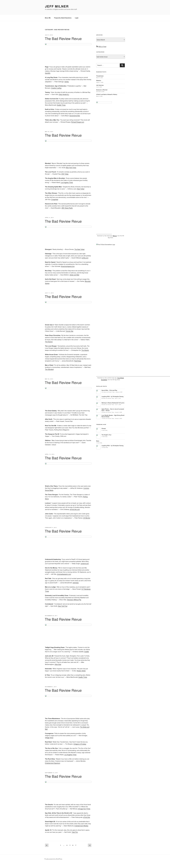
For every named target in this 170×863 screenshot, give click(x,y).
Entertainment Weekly (81, 826)
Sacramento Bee (74, 116)
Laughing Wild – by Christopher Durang (112, 396)
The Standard (49, 369)
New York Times (71, 168)
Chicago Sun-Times (84, 809)
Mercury (115, 236)
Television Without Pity (74, 600)
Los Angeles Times (67, 182)
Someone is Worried (101, 90)
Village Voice (49, 738)
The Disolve (49, 342)
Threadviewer (100, 76)
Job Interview (100, 85)
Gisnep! (104, 428)
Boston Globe (81, 671)
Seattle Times (61, 105)
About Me (48, 18)
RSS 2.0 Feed (102, 46)
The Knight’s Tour (106, 434)
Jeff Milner (57, 6)
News (97, 441)
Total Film (75, 832)
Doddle (86, 652)
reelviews (76, 583)
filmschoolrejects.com (68, 266)
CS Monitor (86, 518)
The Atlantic (85, 350)
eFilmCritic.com (75, 509)
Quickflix (47, 73)
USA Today (64, 174)
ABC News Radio (67, 208)
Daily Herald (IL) (64, 94)
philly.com (85, 258)
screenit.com (85, 564)
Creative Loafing (56, 88)
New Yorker (80, 189)
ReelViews (77, 361)
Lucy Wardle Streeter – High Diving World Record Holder (113, 416)
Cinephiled (54, 199)
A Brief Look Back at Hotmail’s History (106, 94)
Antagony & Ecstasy (79, 744)
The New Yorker (79, 249)
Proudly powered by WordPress (53, 859)
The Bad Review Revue (63, 38)
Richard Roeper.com (77, 122)
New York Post (62, 606)
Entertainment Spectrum (52, 763)
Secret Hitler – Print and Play (109, 390)
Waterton (98, 80)
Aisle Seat (58, 664)
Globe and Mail (74, 275)
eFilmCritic (86, 817)
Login (76, 18)
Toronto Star (69, 331)
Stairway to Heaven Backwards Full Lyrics (113, 403)
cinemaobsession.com (64, 574)
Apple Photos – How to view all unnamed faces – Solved (113, 409)
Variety (66, 82)
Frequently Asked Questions (62, 18)
